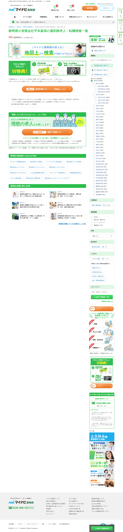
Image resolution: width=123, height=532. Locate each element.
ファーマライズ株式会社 (54, 161)
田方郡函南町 (99, 178)
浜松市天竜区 (101, 103)
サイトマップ (50, 514)
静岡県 (96, 80)
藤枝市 (98, 133)
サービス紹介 (27, 17)
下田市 (98, 142)
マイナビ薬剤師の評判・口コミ (100, 511)
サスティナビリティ (32, 524)
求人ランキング (92, 17)
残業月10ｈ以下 (96, 268)
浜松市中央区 (101, 97)
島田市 (98, 119)
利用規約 (48, 508)
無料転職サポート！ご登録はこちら (47, 89)
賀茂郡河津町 (99, 167)
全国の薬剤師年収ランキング (100, 506)
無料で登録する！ (48, 132)
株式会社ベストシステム (37, 167)
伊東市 (98, 117)
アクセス (20, 524)
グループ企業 (52, 524)
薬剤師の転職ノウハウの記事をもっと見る (72, 224)
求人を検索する (108, 17)
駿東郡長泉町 (99, 183)
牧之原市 (98, 161)
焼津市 (98, 128)
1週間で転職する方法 (97, 508)
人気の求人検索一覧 (74, 508)
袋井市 (98, 139)
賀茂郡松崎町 (99, 172)
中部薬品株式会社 (75, 173)
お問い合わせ (50, 511)
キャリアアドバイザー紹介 (76, 503)
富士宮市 (98, 114)
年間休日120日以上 (97, 272)
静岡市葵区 (101, 86)
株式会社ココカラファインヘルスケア (57, 178)
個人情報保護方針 (65, 524)
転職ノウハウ (59, 17)
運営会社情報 (72, 514)
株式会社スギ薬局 (36, 161)
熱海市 (98, 108)
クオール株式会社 (16, 178)
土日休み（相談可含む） (98, 276)
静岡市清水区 (101, 92)
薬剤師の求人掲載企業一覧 (76, 511)
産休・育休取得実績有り (98, 280)
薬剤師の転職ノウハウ (98, 498)
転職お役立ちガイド (75, 17)
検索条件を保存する (107, 301)
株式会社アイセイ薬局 (74, 161)
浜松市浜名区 (101, 100)
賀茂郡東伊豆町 (100, 164)
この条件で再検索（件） (102, 297)
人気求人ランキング (74, 506)
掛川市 (98, 130)
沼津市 (98, 105)
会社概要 (11, 524)
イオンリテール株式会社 (57, 173)
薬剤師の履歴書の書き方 (98, 501)
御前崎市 (98, 153)
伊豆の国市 (99, 158)
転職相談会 (43, 17)
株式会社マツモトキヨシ (57, 167)
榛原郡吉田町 (99, 189)
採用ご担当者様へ (91, 3)
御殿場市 (98, 136)
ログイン (106, 8)
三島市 (98, 111)
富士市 (98, 122)
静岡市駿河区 (101, 89)
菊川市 (98, 155)
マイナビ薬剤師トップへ (53, 498)
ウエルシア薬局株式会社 (18, 161)
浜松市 (98, 94)
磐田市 (98, 125)
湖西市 (98, 147)
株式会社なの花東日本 (33, 178)
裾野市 (98, 144)
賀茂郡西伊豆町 (100, 175)
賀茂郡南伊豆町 (100, 169)
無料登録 (90, 8)
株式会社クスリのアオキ (18, 173)
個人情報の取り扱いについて (54, 506)
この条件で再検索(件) (102, 528)
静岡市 (98, 83)
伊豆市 (98, 150)
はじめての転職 (96, 503)
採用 (43, 524)
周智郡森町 (99, 194)
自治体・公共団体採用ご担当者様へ (56, 503)
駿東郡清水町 (99, 180)
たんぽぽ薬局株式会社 (37, 173)
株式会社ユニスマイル (17, 167)
